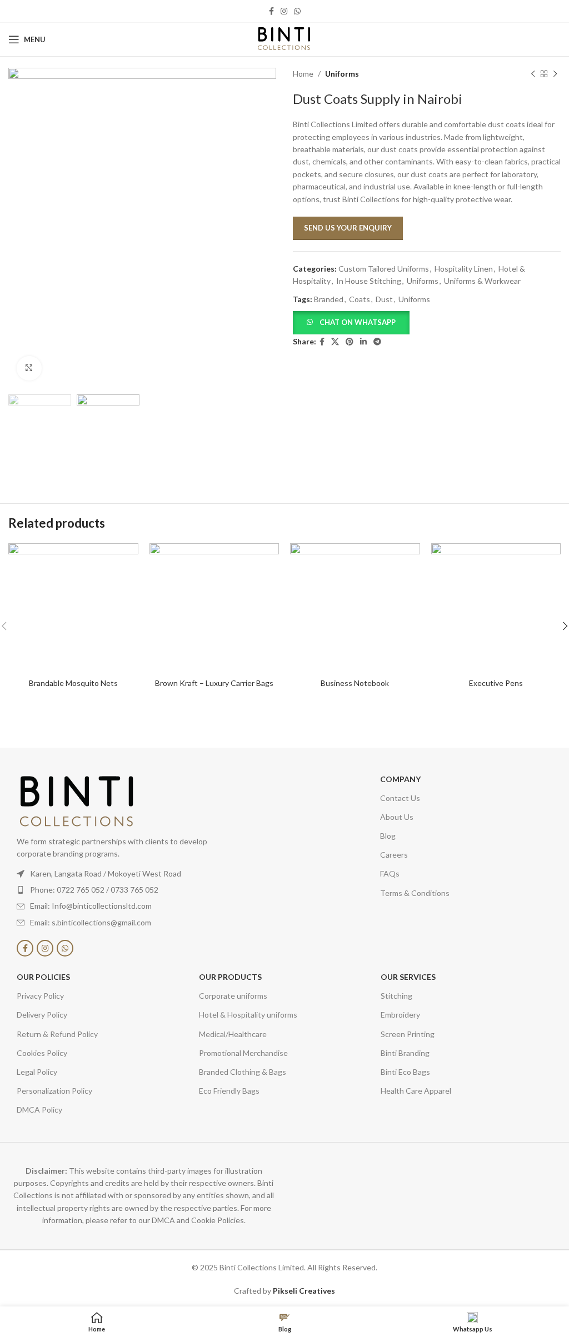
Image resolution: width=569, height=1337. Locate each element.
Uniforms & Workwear (482, 281)
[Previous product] (532, 73)
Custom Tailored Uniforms (383, 268)
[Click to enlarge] (29, 368)
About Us (396, 817)
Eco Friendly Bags (229, 1090)
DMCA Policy (39, 1109)
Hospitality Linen (464, 268)
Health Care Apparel (416, 1090)
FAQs (390, 873)
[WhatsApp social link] (297, 11)
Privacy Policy (40, 995)
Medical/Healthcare (233, 1034)
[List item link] (127, 890)
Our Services (408, 977)
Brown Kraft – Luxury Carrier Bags (214, 683)
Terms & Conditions (415, 893)
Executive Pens (496, 683)
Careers (394, 854)
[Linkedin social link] (363, 341)
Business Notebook (355, 683)
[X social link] (335, 341)
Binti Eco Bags (405, 1071)
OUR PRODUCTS (230, 977)
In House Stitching (368, 281)
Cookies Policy (42, 1053)
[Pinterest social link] (349, 341)
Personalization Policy (54, 1090)
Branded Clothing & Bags (242, 1071)
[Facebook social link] (271, 11)
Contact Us (400, 798)
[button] (351, 322)
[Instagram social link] (284, 11)
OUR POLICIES (43, 977)
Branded (328, 299)
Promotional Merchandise (243, 1053)
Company (400, 779)
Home (303, 73)
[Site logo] (285, 38)
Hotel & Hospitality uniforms (248, 1014)
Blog (388, 835)
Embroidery (400, 1014)
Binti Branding (405, 1053)
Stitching (396, 995)
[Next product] (555, 73)
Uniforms (342, 73)
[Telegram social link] (377, 341)
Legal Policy (37, 1071)
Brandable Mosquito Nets (73, 683)
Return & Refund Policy (57, 1034)
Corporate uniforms (233, 995)
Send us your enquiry (348, 227)
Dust (384, 299)
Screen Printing (408, 1034)
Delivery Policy (42, 1014)
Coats (359, 299)
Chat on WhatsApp (358, 322)
